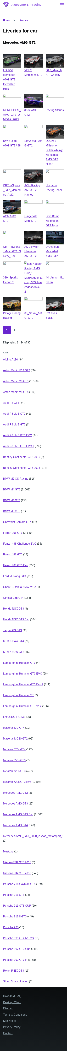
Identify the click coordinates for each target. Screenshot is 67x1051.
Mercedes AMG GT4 (15, 825)
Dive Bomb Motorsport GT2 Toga (52, 221)
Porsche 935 (11, 927)
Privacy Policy (11, 1027)
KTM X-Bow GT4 (13, 641)
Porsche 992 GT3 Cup (16, 949)
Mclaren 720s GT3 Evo (17, 781)
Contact (8, 1033)
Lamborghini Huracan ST (18, 695)
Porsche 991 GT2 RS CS (18, 938)
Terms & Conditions (15, 1014)
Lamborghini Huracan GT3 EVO (22, 673)
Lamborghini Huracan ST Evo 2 (22, 706)
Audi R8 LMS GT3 (14, 424)
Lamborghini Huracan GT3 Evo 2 (23, 684)
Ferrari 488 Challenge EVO (19, 543)
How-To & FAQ (12, 996)
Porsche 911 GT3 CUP (17, 905)
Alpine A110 (10, 359)
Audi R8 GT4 (11, 402)
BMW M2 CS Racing (15, 478)
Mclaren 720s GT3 (14, 771)
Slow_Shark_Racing (15, 981)
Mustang (8, 851)
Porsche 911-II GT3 (15, 916)
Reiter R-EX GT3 (13, 970)
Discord (8, 1008)
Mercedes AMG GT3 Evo (18, 814)
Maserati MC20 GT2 (15, 738)
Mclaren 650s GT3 (14, 760)
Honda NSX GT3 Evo (16, 619)
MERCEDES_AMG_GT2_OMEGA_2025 (12, 115)
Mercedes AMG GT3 (15, 803)
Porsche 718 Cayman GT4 (19, 884)
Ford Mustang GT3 (14, 576)
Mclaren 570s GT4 (14, 749)
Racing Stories (55, 110)
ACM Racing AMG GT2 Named (32, 190)
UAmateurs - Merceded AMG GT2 (53, 251)
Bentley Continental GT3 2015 (21, 457)
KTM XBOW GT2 (13, 651)
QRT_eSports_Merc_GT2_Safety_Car (12, 251)
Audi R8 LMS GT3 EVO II (18, 446)
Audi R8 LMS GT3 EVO (17, 435)
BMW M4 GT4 (11, 500)
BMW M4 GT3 (11, 489)
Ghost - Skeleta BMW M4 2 (19, 586)
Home (6, 20)
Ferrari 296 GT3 (13, 532)
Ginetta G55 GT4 (13, 597)
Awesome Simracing (26, 4)
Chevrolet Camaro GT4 (17, 522)
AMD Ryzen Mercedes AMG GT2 (31, 251)
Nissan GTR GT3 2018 (17, 873)
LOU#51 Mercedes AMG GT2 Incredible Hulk (9, 79)
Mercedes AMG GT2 (15, 792)
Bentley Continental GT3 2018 (21, 467)
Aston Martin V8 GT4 (16, 392)
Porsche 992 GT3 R (15, 959)
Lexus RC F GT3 (13, 716)
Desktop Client (12, 1002)
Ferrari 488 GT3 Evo (15, 565)
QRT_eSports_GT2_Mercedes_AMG (12, 190)
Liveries (23, 20)
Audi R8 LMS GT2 (14, 413)
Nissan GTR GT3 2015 (17, 862)
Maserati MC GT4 (14, 727)
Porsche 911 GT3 (13, 894)
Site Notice (9, 1020)
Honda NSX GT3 (13, 608)
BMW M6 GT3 (11, 511)
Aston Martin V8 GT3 (16, 381)
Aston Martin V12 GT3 (16, 370)
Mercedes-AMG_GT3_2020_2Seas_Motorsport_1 (33, 836)
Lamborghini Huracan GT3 (19, 662)
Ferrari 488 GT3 (13, 554)
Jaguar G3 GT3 (12, 630)
